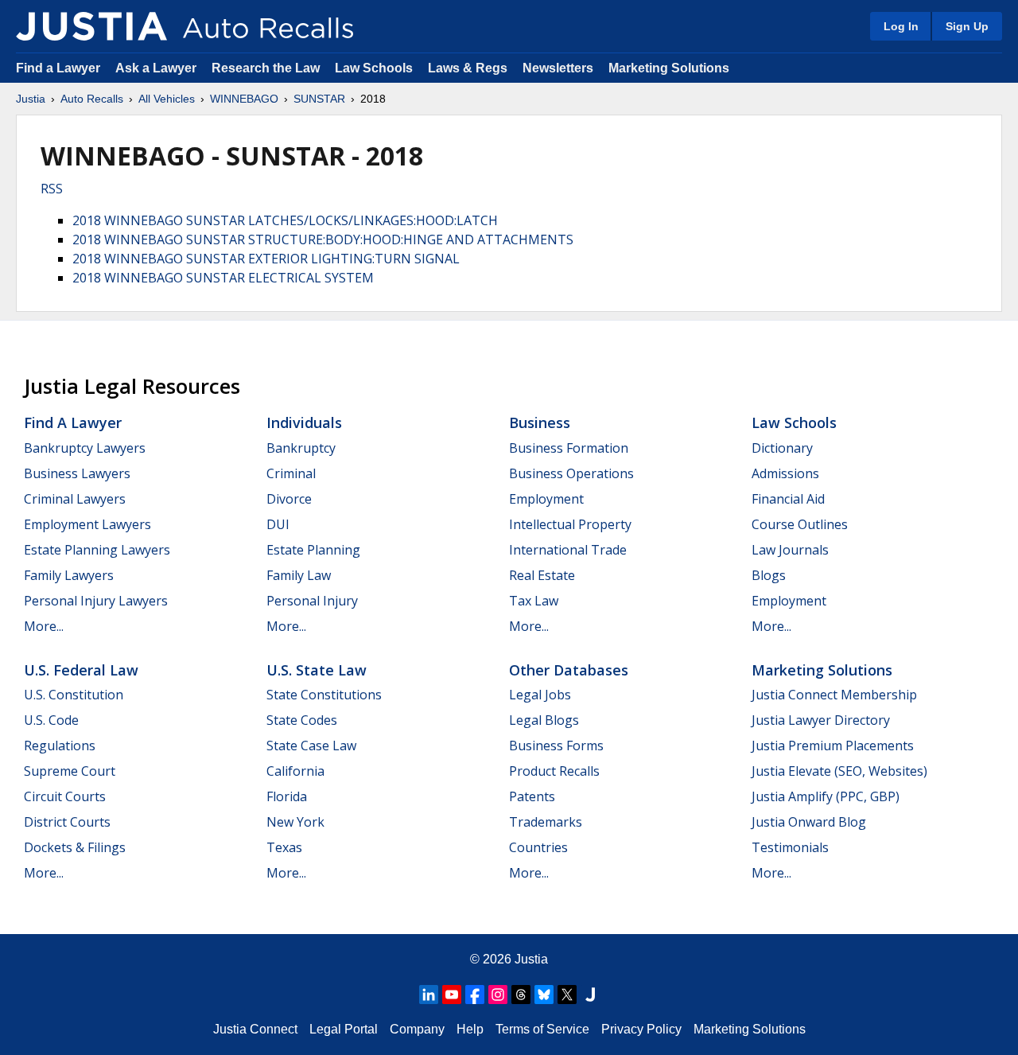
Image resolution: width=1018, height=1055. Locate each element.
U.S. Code (51, 720)
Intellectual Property (570, 524)
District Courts (67, 822)
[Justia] (91, 26)
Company (417, 1029)
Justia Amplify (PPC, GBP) (825, 796)
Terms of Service (542, 1029)
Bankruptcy (301, 448)
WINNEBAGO (244, 98)
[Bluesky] (544, 994)
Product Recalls (554, 771)
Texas (284, 847)
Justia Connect (255, 1029)
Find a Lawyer (58, 68)
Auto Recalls (91, 98)
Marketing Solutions (668, 68)
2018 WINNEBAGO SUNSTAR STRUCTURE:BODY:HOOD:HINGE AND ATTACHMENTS (322, 239)
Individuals (304, 422)
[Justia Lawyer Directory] (590, 994)
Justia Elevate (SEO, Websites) (839, 771)
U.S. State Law (316, 669)
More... (44, 626)
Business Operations (571, 473)
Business (539, 422)
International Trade (568, 550)
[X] (567, 994)
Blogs (769, 575)
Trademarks (545, 822)
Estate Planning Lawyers (97, 550)
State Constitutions (324, 694)
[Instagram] (497, 994)
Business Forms (556, 745)
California (295, 771)
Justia (30, 98)
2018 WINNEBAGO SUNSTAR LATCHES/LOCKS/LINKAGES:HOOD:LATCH (285, 220)
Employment (546, 499)
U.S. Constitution (73, 694)
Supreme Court (69, 771)
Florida (286, 796)
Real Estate (542, 575)
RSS (52, 188)
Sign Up (967, 26)
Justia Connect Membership (834, 694)
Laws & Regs (467, 68)
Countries (538, 847)
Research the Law (266, 68)
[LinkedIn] (428, 994)
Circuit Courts (65, 796)
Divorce (289, 499)
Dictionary (782, 448)
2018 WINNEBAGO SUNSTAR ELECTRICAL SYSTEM (223, 277)
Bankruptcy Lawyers (85, 448)
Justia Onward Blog (809, 822)
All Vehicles (166, 98)
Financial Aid (788, 499)
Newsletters (558, 68)
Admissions (785, 473)
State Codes (301, 720)
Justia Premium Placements (833, 745)
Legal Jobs (540, 694)
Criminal (291, 473)
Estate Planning (313, 550)
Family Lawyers (69, 575)
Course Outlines (800, 524)
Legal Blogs (544, 720)
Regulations (59, 745)
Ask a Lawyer (157, 68)
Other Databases (568, 669)
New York (295, 822)
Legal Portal (343, 1029)
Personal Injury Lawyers (96, 600)
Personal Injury (312, 600)
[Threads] (520, 994)
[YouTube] (451, 994)
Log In (901, 26)
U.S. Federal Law (81, 669)
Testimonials (790, 847)
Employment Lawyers (87, 524)
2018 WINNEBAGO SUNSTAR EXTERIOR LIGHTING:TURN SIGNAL (266, 258)
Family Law (298, 575)
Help (470, 1029)
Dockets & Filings (75, 847)
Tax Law (533, 600)
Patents (532, 796)
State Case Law (311, 745)
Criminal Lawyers (75, 499)
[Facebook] (474, 994)
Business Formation (568, 448)
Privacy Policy (641, 1029)
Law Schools (374, 68)
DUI (277, 524)
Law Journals (790, 550)
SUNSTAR (319, 98)
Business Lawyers (77, 473)
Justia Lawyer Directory (821, 720)
